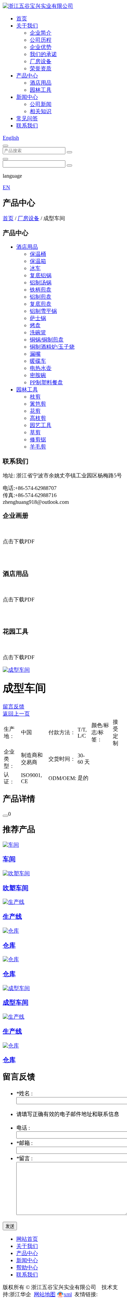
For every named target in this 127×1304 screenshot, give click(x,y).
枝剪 (35, 397)
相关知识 (40, 111)
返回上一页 (16, 714)
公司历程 (40, 40)
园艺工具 (40, 425)
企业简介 (40, 33)
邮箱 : (24, 1143)
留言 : (24, 1158)
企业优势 (40, 47)
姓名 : (24, 1093)
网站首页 (27, 1239)
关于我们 (27, 26)
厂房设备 (40, 61)
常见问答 (27, 118)
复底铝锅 (40, 275)
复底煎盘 (40, 304)
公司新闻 (40, 104)
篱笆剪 (38, 404)
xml (68, 1294)
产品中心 (27, 75)
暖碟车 (38, 361)
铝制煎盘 (40, 297)
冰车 (35, 268)
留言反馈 (13, 706)
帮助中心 (27, 1267)
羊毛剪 (38, 447)
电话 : (23, 1128)
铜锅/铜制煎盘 (47, 339)
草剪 (35, 432)
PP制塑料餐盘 (46, 382)
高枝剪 (38, 418)
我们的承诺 (43, 54)
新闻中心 (27, 97)
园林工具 (40, 90)
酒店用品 (40, 83)
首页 (21, 18)
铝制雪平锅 (43, 311)
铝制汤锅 (40, 282)
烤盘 (35, 325)
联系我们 (27, 125)
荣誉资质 (40, 68)
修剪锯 (38, 439)
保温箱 (38, 261)
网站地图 (45, 1294)
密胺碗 (38, 375)
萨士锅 (38, 318)
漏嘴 (35, 354)
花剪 (35, 411)
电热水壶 (40, 368)
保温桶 (38, 254)
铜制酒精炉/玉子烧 (52, 347)
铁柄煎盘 (40, 290)
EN (6, 187)
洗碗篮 (38, 332)
